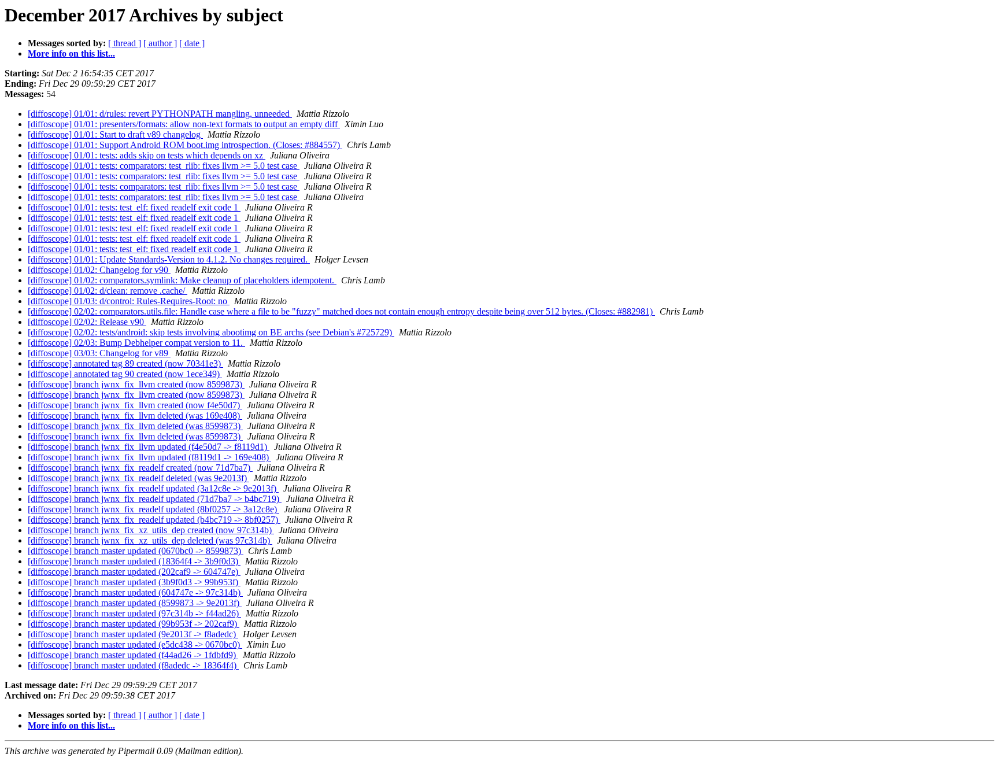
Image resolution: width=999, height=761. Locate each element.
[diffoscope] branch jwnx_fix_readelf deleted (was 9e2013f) (138, 478)
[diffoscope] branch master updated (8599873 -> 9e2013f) (135, 603)
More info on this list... (71, 53)
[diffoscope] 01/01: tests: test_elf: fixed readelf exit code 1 (134, 207)
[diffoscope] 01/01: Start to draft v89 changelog (115, 134)
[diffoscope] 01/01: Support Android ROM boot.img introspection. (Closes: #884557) (185, 145)
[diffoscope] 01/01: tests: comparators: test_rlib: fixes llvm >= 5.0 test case (163, 166)
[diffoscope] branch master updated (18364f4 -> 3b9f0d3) (134, 561)
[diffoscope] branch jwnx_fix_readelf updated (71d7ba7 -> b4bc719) (155, 499)
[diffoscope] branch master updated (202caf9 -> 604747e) (134, 572)
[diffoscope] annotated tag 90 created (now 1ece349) (125, 374)
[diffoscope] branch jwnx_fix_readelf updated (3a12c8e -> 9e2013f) (153, 488)
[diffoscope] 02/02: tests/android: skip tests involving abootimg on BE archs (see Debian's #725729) (211, 332)
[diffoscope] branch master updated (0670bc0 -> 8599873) (135, 551)
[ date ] (192, 43)
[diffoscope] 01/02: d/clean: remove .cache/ (107, 290)
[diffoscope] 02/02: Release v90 (87, 322)
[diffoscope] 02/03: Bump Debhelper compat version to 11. (136, 343)
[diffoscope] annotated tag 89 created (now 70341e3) (125, 363)
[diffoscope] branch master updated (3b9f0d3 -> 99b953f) (134, 582)
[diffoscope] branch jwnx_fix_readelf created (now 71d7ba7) (140, 467)
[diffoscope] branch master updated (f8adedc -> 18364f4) (133, 665)
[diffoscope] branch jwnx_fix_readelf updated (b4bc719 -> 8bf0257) (154, 519)
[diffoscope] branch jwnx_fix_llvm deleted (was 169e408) (135, 415)
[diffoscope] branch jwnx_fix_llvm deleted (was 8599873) (135, 426)
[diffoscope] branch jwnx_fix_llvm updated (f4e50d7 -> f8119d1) (148, 447)
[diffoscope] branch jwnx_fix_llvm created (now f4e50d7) (135, 405)
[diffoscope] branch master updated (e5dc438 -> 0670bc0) (135, 644)
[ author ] (160, 43)
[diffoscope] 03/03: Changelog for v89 (99, 353)
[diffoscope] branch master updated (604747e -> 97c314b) (135, 592)
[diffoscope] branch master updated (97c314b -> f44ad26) (134, 613)
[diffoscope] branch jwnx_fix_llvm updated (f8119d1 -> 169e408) (149, 457)
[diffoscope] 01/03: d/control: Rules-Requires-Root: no (129, 301)
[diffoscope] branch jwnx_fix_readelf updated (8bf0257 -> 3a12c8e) (153, 509)
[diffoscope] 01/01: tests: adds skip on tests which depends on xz (146, 155)
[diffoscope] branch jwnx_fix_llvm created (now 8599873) (136, 384)
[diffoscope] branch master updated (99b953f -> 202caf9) (133, 624)
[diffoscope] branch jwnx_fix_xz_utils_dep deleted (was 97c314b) (150, 540)
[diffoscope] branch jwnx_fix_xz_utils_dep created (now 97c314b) (151, 530)
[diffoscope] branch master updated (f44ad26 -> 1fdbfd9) (133, 655)
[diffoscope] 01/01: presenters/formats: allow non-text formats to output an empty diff (184, 124)
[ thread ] (124, 43)
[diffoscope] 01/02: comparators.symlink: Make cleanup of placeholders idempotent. (182, 280)
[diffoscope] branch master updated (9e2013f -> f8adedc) (133, 634)
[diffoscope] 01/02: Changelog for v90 (99, 270)
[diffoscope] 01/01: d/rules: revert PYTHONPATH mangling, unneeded (160, 114)
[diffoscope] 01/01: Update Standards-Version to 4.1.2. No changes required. (169, 259)
